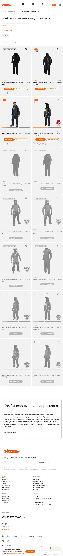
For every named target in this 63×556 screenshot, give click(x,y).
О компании (36, 479)
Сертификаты (6, 485)
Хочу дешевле (6, 487)
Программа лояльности (40, 485)
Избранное (5, 502)
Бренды (4, 479)
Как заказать (6, 500)
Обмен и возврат (38, 483)
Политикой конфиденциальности (15, 553)
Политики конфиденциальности (33, 469)
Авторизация (6, 498)
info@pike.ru (5, 529)
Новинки (4, 481)
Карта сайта (5, 489)
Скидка (36, 51)
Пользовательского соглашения (48, 469)
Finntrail (5, 35)
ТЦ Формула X (37, 496)
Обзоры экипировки (39, 487)
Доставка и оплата (38, 481)
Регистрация (5, 496)
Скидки (4, 483)
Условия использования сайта (42, 548)
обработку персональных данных (31, 467)
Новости (35, 489)
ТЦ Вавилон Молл (38, 502)
